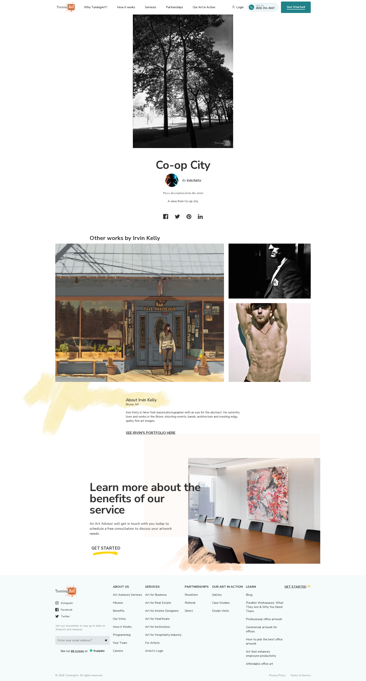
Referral (190, 603)
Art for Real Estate (158, 603)
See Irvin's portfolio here (150, 433)
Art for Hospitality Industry (163, 635)
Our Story (119, 619)
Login (240, 7)
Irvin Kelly (194, 180)
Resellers (191, 595)
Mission (118, 603)
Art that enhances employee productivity (261, 654)
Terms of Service (300, 675)
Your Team (120, 643)
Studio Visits (220, 611)
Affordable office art (259, 664)
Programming (122, 635)
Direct (189, 611)
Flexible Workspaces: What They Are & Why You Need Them (264, 607)
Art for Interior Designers (162, 611)
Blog (249, 595)
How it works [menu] (126, 7)
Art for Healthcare (157, 619)
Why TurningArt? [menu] (95, 7)
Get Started (296, 7)
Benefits (118, 611)
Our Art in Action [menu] (204, 7)
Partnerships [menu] (174, 7)
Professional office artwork (264, 619)
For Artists (152, 643)
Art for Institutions (157, 627)
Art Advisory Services (127, 595)
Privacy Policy (277, 675)
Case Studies (221, 603)
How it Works (122, 627)
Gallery (217, 595)
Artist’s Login (154, 651)
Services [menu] (150, 7)
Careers (118, 651)
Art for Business (156, 595)
